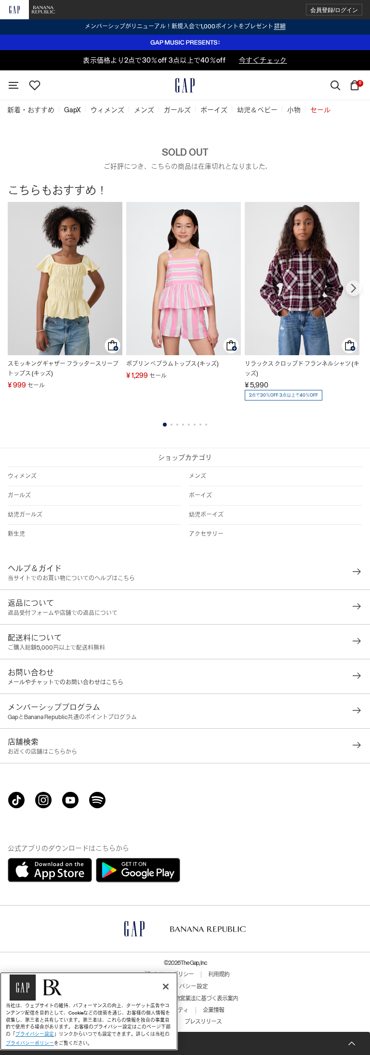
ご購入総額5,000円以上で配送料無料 (56, 647)
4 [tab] (183, 425)
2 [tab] (171, 425)
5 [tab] (189, 425)
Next (353, 288)
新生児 (16, 534)
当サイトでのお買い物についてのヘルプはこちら (71, 578)
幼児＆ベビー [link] (257, 110)
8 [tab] (206, 425)
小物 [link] (294, 110)
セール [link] (320, 110)
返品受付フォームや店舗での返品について (63, 613)
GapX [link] (72, 110)
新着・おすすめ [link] (30, 110)
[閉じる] (165, 986)
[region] (89, 1011)
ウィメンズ (22, 476)
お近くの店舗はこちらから (42, 751)
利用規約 (218, 974)
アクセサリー (206, 534)
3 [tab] (177, 425)
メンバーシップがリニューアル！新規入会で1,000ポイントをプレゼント (185, 26)
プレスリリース (203, 1021)
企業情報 (213, 1010)
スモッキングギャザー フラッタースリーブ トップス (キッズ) (63, 369)
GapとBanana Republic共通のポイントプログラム (72, 717)
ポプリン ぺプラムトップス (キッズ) (172, 364)
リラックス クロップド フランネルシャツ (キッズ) (302, 369)
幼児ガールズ (25, 514)
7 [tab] (200, 425)
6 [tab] (195, 425)
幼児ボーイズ (206, 514)
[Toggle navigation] (13, 85)
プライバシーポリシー (30, 1043)
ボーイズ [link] (213, 110)
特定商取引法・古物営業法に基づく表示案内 (185, 998)
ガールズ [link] (177, 110)
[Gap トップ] (185, 85)
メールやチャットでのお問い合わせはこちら (65, 682)
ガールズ (19, 495)
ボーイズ (200, 495)
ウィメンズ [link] (107, 110)
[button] (334, 9)
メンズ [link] (144, 110)
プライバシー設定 (185, 986)
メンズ (197, 476)
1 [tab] (165, 425)
